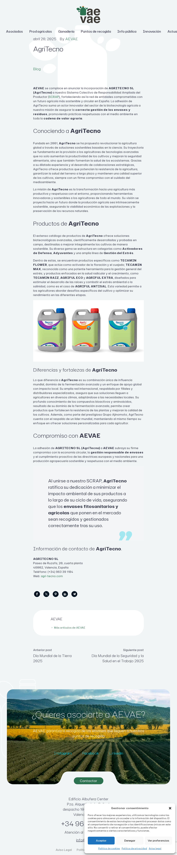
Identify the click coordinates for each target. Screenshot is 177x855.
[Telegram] (74, 594)
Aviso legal (155, 848)
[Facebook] (37, 594)
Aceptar (101, 840)
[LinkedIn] (65, 594)
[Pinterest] (56, 594)
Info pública (127, 31)
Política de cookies (109, 848)
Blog (37, 68)
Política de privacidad (134, 848)
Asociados (14, 31)
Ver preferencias (158, 840)
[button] (170, 808)
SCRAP (54, 97)
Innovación (152, 31)
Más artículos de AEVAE (69, 627)
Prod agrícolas (40, 31)
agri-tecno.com (52, 576)
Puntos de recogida (96, 31)
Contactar (88, 780)
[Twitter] (46, 594)
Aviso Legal (64, 850)
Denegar (129, 840)
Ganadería (66, 31)
